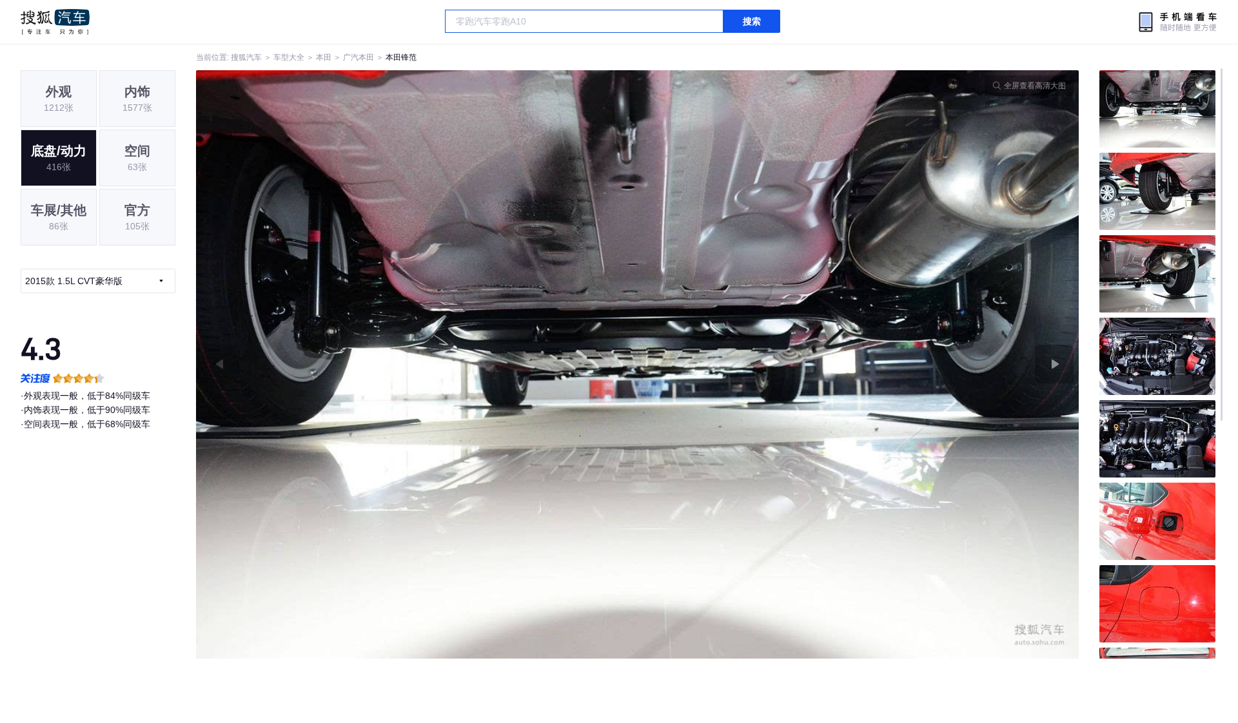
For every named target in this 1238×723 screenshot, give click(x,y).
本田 (323, 57)
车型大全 (288, 57)
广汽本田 (358, 57)
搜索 (752, 21)
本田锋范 (401, 57)
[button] (417, 364)
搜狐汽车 (55, 22)
